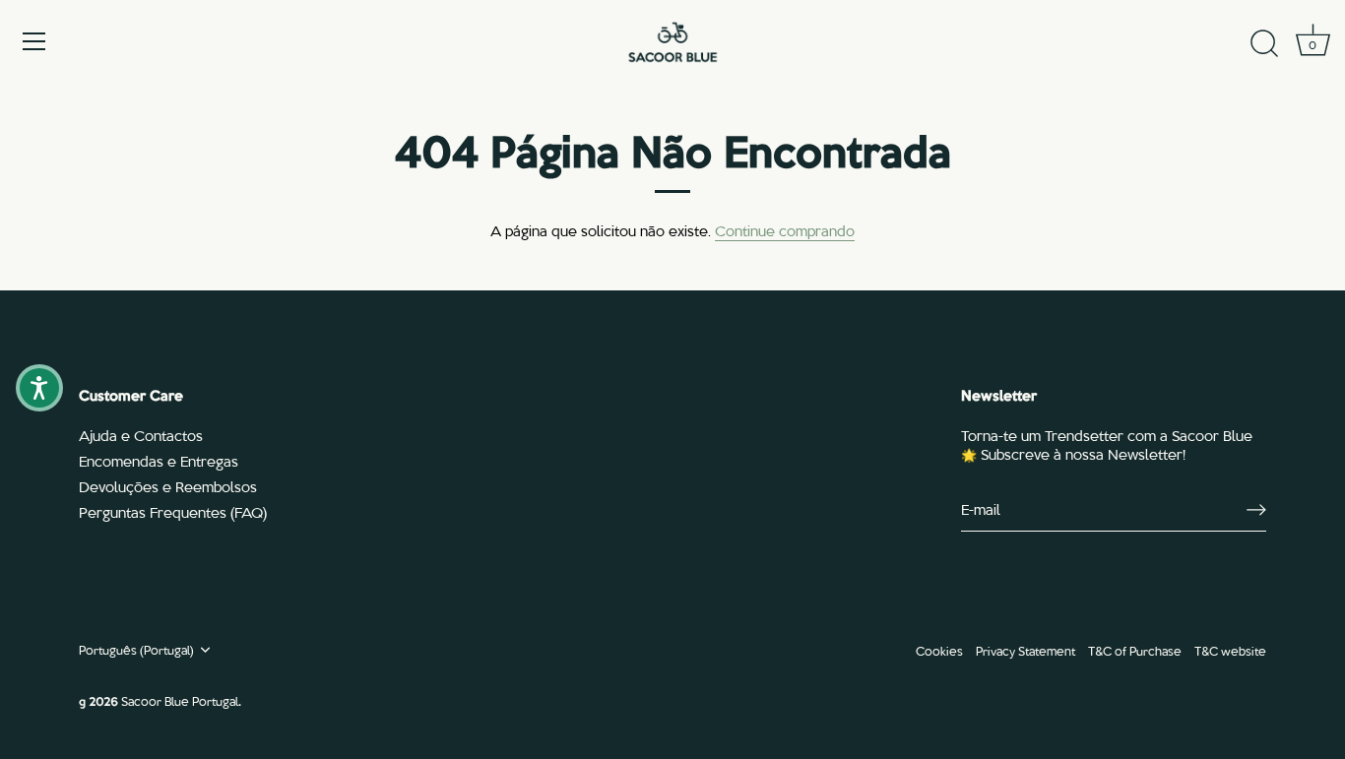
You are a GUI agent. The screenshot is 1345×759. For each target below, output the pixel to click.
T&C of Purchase (1135, 650)
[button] (39, 387)
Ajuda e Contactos (141, 435)
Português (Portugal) (136, 650)
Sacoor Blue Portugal (179, 700)
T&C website (1230, 650)
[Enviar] (1256, 510)
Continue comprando (785, 230)
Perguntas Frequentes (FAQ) (173, 512)
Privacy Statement (1025, 650)
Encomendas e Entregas (158, 461)
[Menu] (34, 41)
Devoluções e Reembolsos (168, 486)
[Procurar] (1264, 44)
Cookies (939, 650)
